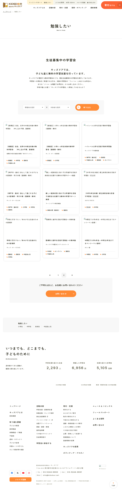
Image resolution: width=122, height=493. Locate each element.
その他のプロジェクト (44, 434)
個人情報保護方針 (70, 481)
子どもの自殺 (14, 443)
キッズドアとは (39, 7)
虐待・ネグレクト (16, 439)
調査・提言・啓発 (42, 427)
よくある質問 (59, 2)
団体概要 (13, 416)
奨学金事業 (40, 430)
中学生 (29, 327)
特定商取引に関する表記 (43, 481)
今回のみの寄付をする (71, 420)
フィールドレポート (101, 412)
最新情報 (94, 7)
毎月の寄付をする (69, 417)
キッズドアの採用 (70, 446)
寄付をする (67, 410)
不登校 (12, 436)
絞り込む (87, 107)
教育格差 (13, 429)
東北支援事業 (41, 417)
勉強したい (47, 2)
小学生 (20, 327)
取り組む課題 (15, 422)
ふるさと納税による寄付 (72, 427)
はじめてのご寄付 (69, 413)
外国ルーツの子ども (17, 446)
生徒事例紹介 (41, 437)
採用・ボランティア (79, 7)
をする (110, 5)
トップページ (7, 12)
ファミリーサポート (35, 2)
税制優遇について (69, 437)
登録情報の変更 (68, 441)
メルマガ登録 (81, 2)
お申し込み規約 (58, 481)
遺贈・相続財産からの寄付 (72, 423)
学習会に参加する (43, 443)
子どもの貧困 (14, 426)
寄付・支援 (63, 7)
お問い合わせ (70, 2)
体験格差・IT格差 (16, 432)
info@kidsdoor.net (51, 475)
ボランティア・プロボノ (73, 453)
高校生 (37, 327)
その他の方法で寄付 (70, 430)
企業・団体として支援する (72, 434)
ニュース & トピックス (102, 406)
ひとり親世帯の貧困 (17, 450)
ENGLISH (92, 2)
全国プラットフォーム (44, 423)
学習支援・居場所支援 (44, 410)
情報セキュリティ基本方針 (44, 484)
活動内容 (52, 7)
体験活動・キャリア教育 (45, 413)
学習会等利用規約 (84, 481)
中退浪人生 (48, 327)
